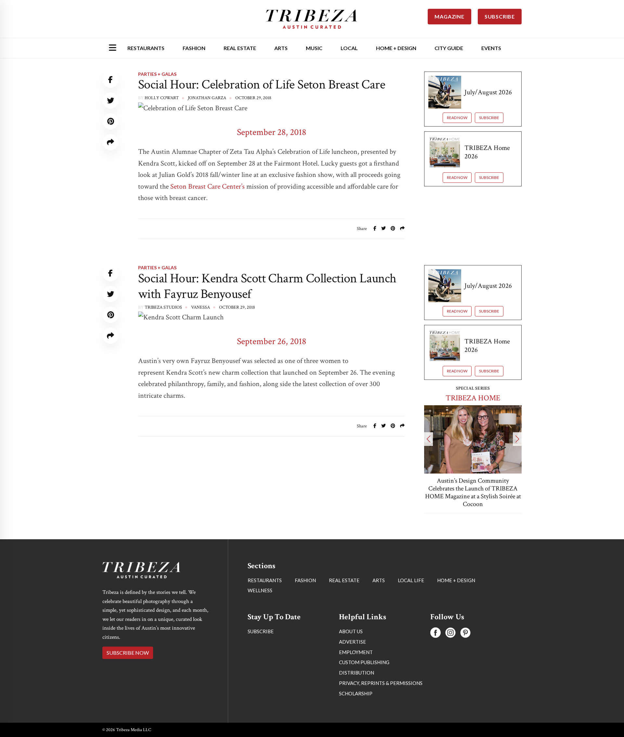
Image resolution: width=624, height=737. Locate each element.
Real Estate (240, 48)
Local (349, 48)
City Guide (449, 48)
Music (314, 48)
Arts (281, 48)
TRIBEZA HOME (473, 398)
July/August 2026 (488, 92)
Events (491, 48)
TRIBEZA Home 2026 (487, 151)
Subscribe (489, 117)
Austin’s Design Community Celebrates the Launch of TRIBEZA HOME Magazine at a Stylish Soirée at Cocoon (473, 492)
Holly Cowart (162, 98)
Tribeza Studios (163, 307)
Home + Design (396, 48)
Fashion (194, 48)
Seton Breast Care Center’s (207, 186)
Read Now (457, 117)
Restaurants (145, 48)
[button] (428, 439)
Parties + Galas (157, 74)
